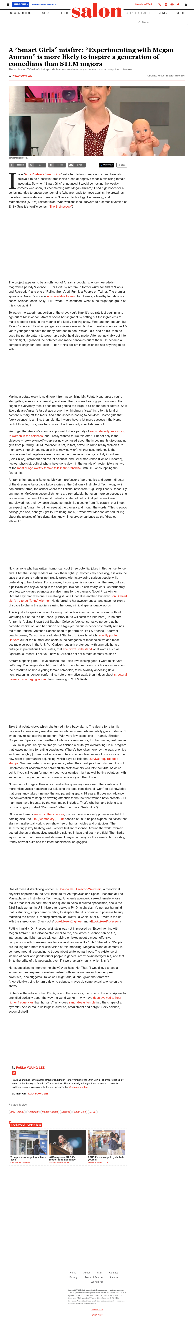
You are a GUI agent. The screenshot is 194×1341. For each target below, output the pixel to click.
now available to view (61, 296)
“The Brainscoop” (60, 206)
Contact (113, 1273)
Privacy (73, 1277)
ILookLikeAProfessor (105, 921)
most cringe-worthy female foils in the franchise (49, 468)
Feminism (33, 1112)
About (87, 1273)
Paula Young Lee (22, 76)
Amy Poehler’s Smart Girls (43, 174)
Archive (114, 1277)
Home (73, 1273)
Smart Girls (80, 1112)
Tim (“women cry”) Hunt (48, 819)
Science (65, 1112)
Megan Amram (50, 1112)
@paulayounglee (78, 1087)
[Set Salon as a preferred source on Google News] (106, 165)
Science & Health (138, 13)
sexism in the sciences (49, 814)
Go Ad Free (97, 1282)
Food (64, 13)
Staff (99, 1273)
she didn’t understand (77, 649)
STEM (92, 1112)
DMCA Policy (97, 1315)
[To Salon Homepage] (97, 10)
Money (163, 13)
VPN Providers (97, 1310)
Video (180, 13)
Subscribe (20, 4)
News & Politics (21, 13)
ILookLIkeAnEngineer (68, 921)
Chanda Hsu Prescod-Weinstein (80, 889)
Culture (46, 13)
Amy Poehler (17, 1112)
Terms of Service (94, 1277)
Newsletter (143, 4)
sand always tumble (82, 1002)
